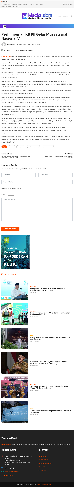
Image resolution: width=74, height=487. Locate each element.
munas (12, 147)
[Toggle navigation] (4, 26)
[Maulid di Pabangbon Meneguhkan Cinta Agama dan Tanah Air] (14, 338)
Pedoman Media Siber (45, 463)
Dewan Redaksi (43, 459)
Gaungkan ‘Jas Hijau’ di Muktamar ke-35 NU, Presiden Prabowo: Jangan (48, 289)
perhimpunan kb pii (33, 147)
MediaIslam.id (8, 475)
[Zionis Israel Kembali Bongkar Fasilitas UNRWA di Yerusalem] (14, 412)
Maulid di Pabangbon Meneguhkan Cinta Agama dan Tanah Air (50, 338)
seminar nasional (48, 147)
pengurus (21, 147)
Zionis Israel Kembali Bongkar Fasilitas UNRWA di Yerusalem (50, 411)
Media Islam (11, 44)
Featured (33, 286)
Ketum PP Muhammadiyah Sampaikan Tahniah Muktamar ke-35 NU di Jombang (49, 363)
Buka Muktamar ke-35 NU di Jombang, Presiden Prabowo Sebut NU (50, 314)
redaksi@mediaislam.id (12, 471)
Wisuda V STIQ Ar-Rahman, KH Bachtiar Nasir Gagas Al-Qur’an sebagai (49, 387)
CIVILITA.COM (6, 56)
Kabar (32, 335)
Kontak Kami (42, 470)
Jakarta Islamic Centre (44, 484)
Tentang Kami (42, 456)
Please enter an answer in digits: (11, 188)
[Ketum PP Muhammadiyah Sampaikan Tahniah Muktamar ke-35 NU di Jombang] (14, 363)
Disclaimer (41, 466)
